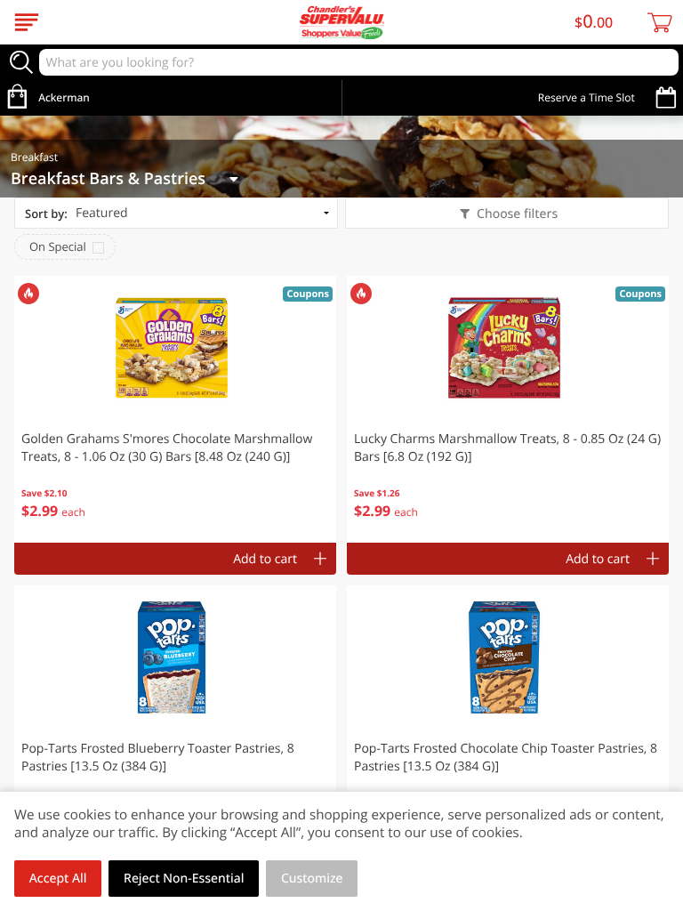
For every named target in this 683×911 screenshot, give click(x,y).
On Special (57, 246)
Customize (312, 878)
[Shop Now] (26, 22)
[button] (175, 409)
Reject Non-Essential (184, 878)
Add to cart (265, 559)
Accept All (58, 878)
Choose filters (517, 214)
